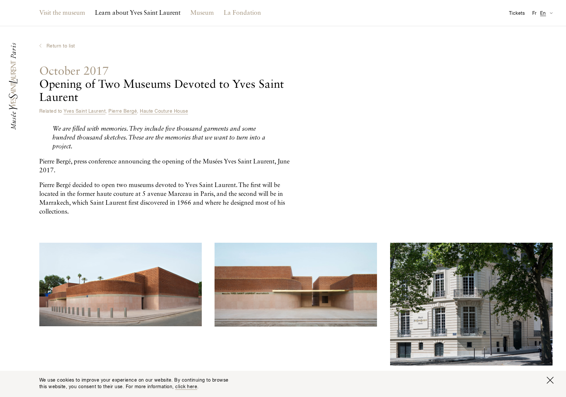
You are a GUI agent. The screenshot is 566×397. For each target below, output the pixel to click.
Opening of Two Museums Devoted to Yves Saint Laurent (161, 85)
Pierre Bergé (122, 111)
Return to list (61, 46)
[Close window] (550, 380)
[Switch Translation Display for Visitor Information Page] (551, 13)
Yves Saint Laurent (84, 111)
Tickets (517, 13)
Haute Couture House (164, 111)
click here (186, 387)
